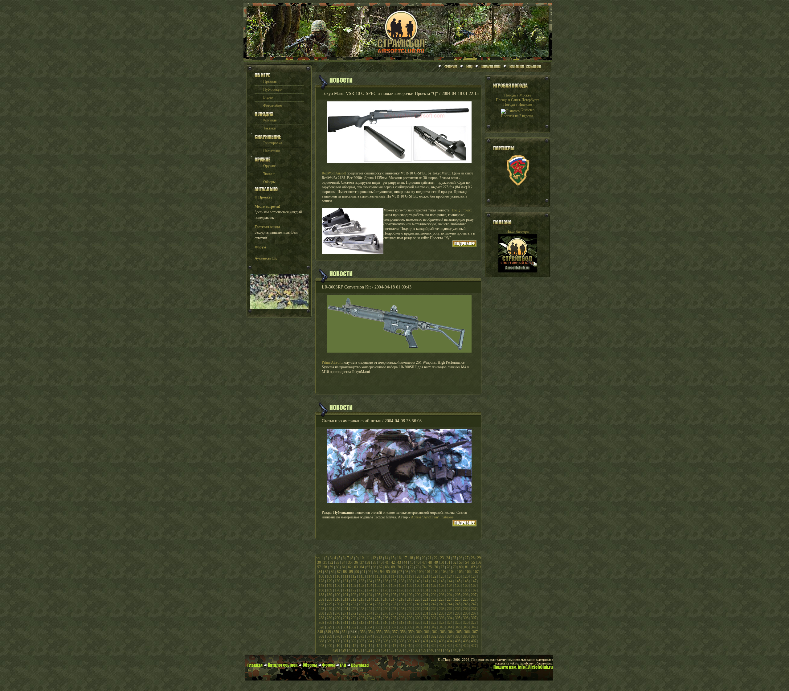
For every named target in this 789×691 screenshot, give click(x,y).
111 (345, 576)
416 (385, 646)
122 (433, 576)
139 (409, 581)
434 (383, 650)
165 (457, 585)
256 (385, 609)
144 (449, 581)
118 (401, 576)
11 (368, 558)
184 (449, 590)
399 (409, 641)
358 (403, 632)
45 (411, 562)
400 (417, 641)
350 (336, 632)
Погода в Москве (517, 95)
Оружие (269, 166)
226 (465, 599)
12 (374, 558)
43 (399, 562)
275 (377, 613)
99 (413, 572)
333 (361, 627)
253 (361, 609)
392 (353, 641)
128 (321, 581)
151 (345, 585)
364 (451, 632)
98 (406, 572)
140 (417, 581)
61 (343, 567)
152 (353, 585)
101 (428, 572)
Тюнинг (269, 174)
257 (393, 609)
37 (362, 562)
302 (433, 618)
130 (337, 581)
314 (369, 622)
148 (321, 585)
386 (465, 636)
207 (473, 595)
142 (433, 581)
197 (393, 595)
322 (433, 622)
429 (343, 650)
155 (377, 585)
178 (401, 590)
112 (353, 576)
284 (449, 613)
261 (425, 609)
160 (417, 585)
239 (409, 604)
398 (401, 641)
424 (449, 646)
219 (409, 599)
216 (385, 599)
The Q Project (461, 210)
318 (401, 622)
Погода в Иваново (517, 104)
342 (433, 627)
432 (367, 650)
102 (436, 572)
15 (392, 558)
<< (318, 558)
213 (361, 599)
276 (385, 613)
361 (427, 632)
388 (321, 641)
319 (409, 622)
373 (361, 636)
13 (380, 558)
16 (399, 558)
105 (460, 572)
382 (433, 636)
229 (329, 604)
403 (441, 641)
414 (369, 646)
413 (361, 646)
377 (393, 636)
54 (467, 562)
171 (345, 590)
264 (449, 609)
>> (462, 650)
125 (457, 576)
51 (448, 562)
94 (382, 572)
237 (393, 604)
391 (345, 641)
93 (376, 572)
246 (465, 604)
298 (401, 618)
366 (467, 632)
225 (457, 599)
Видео (268, 97)
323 (441, 622)
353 (363, 632)
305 (457, 618)
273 (361, 613)
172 (353, 590)
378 (401, 636)
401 (425, 641)
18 (411, 558)
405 (457, 641)
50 (442, 562)
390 (337, 641)
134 (369, 581)
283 (441, 613)
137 (393, 581)
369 (329, 636)
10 (362, 558)
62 (350, 567)
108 (321, 576)
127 (473, 576)
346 (465, 627)
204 (449, 595)
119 (409, 576)
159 (409, 585)
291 (345, 618)
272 (353, 613)
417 (393, 646)
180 (417, 590)
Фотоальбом (272, 105)
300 (417, 618)
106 (468, 572)
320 (417, 622)
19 (417, 558)
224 (449, 599)
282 (433, 613)
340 (417, 627)
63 (356, 567)
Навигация (271, 151)
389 (329, 641)
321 (425, 622)
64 (362, 567)
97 (400, 572)
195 (377, 595)
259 (409, 609)
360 (419, 632)
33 (337, 562)
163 (441, 585)
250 (337, 609)
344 (449, 627)
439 (423, 650)
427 (473, 646)
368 (321, 636)
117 (393, 576)
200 (417, 595)
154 (369, 585)
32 (331, 562)
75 (430, 567)
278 (401, 613)
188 (321, 595)
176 (385, 590)
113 (361, 576)
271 (345, 613)
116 (385, 576)
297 (393, 618)
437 (407, 650)
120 (417, 576)
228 (321, 604)
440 (431, 650)
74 (424, 567)
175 (377, 590)
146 (465, 581)
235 (377, 604)
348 (320, 632)
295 (377, 618)
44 (405, 562)
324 (449, 622)
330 (337, 627)
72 (411, 567)
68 (387, 567)
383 (441, 636)
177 (393, 590)
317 (393, 622)
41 (387, 562)
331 (345, 627)
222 (433, 599)
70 (399, 567)
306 (465, 618)
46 (417, 562)
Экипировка (272, 143)
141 (425, 581)
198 (401, 595)
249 (329, 609)
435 (391, 650)
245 (457, 604)
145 (457, 581)
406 (465, 641)
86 (332, 572)
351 (344, 632)
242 (433, 604)
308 (321, 622)
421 (425, 646)
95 (388, 572)
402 (433, 641)
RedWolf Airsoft (334, 173)
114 (369, 576)
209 (329, 599)
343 (441, 627)
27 (466, 558)
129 (329, 581)
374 (369, 636)
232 (353, 604)
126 (465, 576)
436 (399, 650)
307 (473, 618)
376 (385, 636)
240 (417, 604)
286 (465, 613)
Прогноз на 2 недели (517, 116)
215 (377, 599)
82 (473, 567)
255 (377, 609)
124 (449, 576)
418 (401, 646)
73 (417, 567)
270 (337, 613)
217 (393, 599)
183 (441, 590)
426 (465, 646)
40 (380, 562)
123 (441, 576)
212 (353, 599)
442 (447, 650)
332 (353, 627)
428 (335, 650)
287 (473, 613)
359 (411, 632)
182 (433, 590)
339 (409, 627)
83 (479, 567)
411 (345, 646)
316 (385, 622)
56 (479, 562)
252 (353, 609)
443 (455, 650)
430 (351, 650)
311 (345, 622)
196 (385, 595)
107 (476, 572)
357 (395, 632)
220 (417, 599)
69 (393, 567)
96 (394, 572)
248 (321, 609)
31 (325, 562)
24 (448, 558)
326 (465, 622)
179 (409, 590)
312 (353, 622)
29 (479, 558)
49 (436, 562)
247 (473, 604)
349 (328, 632)
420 (417, 646)
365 (459, 632)
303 (441, 618)
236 (385, 604)
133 (361, 581)
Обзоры (269, 182)
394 (369, 641)
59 (331, 567)
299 (409, 618)
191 (345, 595)
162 (433, 585)
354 (371, 632)
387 (473, 636)
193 (361, 595)
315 (377, 622)
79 (454, 567)
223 (441, 599)
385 (457, 636)
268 (321, 613)
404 (449, 641)
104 (452, 572)
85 (326, 572)
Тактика (269, 128)
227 (473, 599)
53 (461, 562)
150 (337, 585)
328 (321, 627)
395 (377, 641)
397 (393, 641)
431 (359, 650)
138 (401, 581)
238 (401, 604)
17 (405, 558)
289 (329, 618)
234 (369, 604)
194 (369, 595)
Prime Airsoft (331, 362)
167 (473, 585)
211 (345, 599)
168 (321, 590)
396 (385, 641)
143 (441, 581)
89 (351, 572)
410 (337, 646)
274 (369, 613)
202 (433, 595)
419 (409, 646)
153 (361, 585)
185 (457, 590)
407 (473, 641)
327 (473, 622)
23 (442, 558)
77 (442, 567)
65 (368, 567)
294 (369, 618)
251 (345, 609)
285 (457, 613)
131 (345, 581)
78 (448, 567)
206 (465, 595)
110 (337, 576)
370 (337, 636)
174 (369, 590)
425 (457, 646)
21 (429, 558)
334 (369, 627)
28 (473, 558)
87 (339, 572)
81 (467, 567)
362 (435, 632)
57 (319, 567)
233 (361, 604)
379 (409, 636)
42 (393, 562)
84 (320, 572)
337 (393, 627)
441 (439, 650)
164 (449, 585)
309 (329, 622)
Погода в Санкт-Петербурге (517, 100)
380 (417, 636)
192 (353, 595)
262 (433, 609)
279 (409, 613)
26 (460, 558)
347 (473, 627)
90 (357, 572)
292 (353, 618)
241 (425, 604)
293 (361, 618)
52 (454, 562)
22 (436, 558)
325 (457, 622)
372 (353, 636)
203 (441, 595)
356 (387, 632)
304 (449, 618)
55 (473, 562)
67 (380, 567)
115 (377, 576)
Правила (269, 81)
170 (337, 590)
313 (361, 622)
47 (424, 562)
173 (361, 590)
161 (425, 585)
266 (465, 609)
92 (369, 572)
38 (368, 562)
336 (385, 627)
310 (337, 622)
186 (465, 590)
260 (417, 609)
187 (473, 590)
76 (436, 567)
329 (329, 627)
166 (465, 585)
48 (430, 562)
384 (449, 636)
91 (363, 572)
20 (423, 558)
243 (441, 604)
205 (457, 595)
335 (377, 627)
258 (401, 609)
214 (369, 599)
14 (386, 558)
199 (409, 595)
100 (420, 572)
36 (356, 562)
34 (343, 562)
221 (425, 599)
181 (425, 590)
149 (329, 585)
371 (345, 636)
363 (443, 632)
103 (444, 572)
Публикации (272, 89)
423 (441, 646)
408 (321, 646)
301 (425, 618)
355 (379, 632)
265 (457, 609)
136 (385, 581)
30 (319, 562)
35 (350, 562)
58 (325, 567)
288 (321, 618)
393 (361, 641)
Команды (270, 120)
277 (393, 613)
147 (473, 581)
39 (374, 562)
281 (425, 613)
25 (454, 558)
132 (353, 581)
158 (401, 585)
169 (329, 590)
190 (337, 595)
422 (433, 646)
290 (337, 618)
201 (425, 595)
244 (449, 604)
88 (345, 572)
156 (385, 585)
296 (385, 618)
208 (321, 599)
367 (475, 632)
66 (374, 567)
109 (329, 576)
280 (417, 613)
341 (425, 627)
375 (377, 636)
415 (377, 646)
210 (337, 599)
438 (415, 650)
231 (345, 604)
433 (375, 650)
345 (457, 627)
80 (461, 567)
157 (393, 585)
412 (353, 646)
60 (337, 567)
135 (377, 581)
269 (329, 613)
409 (329, 646)
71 (405, 567)
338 (401, 627)
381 (425, 636)
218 (401, 599)
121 (425, 576)
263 (441, 609)
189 (329, 595)
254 (369, 609)
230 (337, 604)
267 (473, 609)
